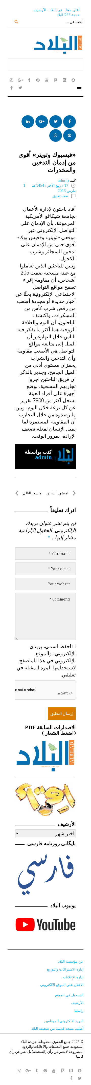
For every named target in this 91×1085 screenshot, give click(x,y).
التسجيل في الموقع (69, 995)
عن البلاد (56, 9)
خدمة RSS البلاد (68, 14)
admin (63, 180)
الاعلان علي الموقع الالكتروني (61, 984)
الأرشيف (40, 9)
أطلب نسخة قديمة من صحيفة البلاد (57, 1028)
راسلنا (78, 1010)
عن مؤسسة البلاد (70, 961)
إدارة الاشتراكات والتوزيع (65, 969)
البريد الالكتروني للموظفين (63, 1020)
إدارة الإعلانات (73, 977)
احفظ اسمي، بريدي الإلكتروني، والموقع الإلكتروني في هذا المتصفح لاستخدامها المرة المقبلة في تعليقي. (46, 660)
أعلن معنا (73, 9)
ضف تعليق (60, 195)
